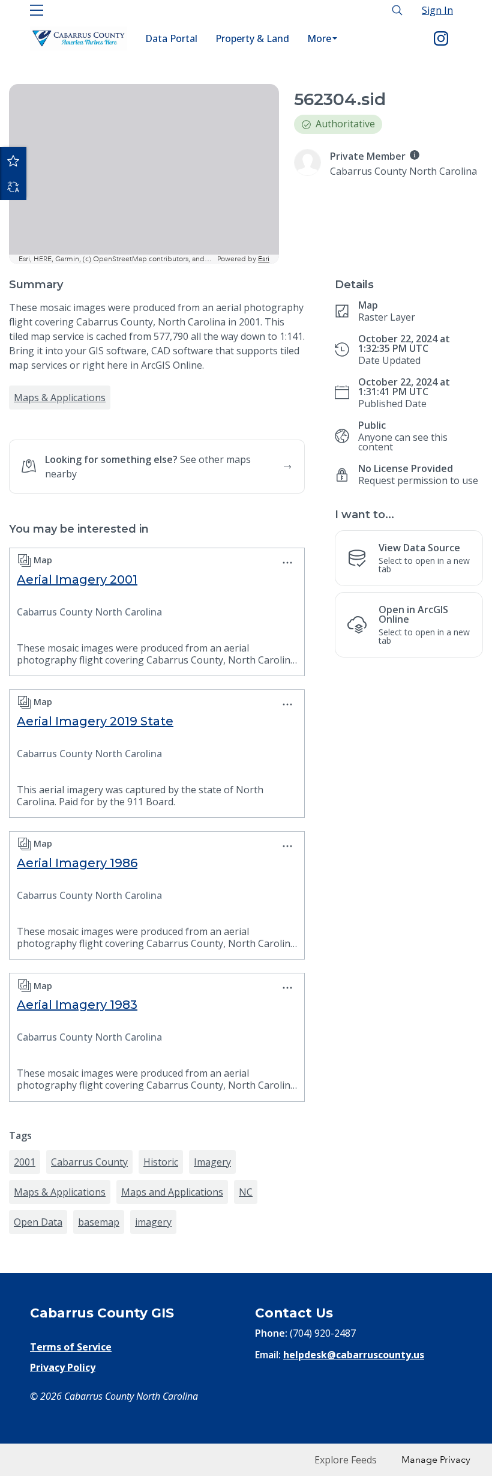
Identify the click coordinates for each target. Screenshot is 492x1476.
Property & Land (252, 38)
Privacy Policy (62, 1367)
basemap (98, 1222)
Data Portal (171, 38)
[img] (415, 155)
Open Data (38, 1222)
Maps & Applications (60, 397)
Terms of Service (71, 1347)
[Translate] (13, 187)
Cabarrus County (89, 1162)
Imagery (212, 1162)
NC (246, 1192)
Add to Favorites (13, 160)
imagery (153, 1222)
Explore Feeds (345, 1459)
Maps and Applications (172, 1192)
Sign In (437, 10)
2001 (24, 1162)
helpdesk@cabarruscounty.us (353, 1354)
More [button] (319, 38)
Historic (160, 1162)
